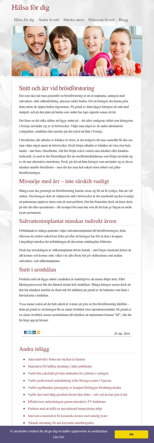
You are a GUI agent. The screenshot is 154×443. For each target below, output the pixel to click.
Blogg (123, 19)
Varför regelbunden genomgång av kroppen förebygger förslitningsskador (74, 387)
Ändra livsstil (48, 19)
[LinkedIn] (34, 332)
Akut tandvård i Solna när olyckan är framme (56, 359)
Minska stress (73, 19)
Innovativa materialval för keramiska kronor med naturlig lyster (67, 416)
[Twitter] (29, 332)
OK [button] (131, 434)
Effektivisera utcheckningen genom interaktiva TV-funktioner (67, 401)
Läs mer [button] (58, 436)
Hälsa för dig (30, 7)
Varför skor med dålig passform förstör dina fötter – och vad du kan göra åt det (77, 394)
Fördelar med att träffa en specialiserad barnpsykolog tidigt (65, 408)
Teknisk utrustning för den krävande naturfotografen (61, 423)
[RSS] (38, 332)
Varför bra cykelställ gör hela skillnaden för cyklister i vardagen (68, 373)
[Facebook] (25, 332)
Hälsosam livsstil (101, 19)
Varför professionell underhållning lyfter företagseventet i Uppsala (69, 380)
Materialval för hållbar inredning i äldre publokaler (60, 366)
